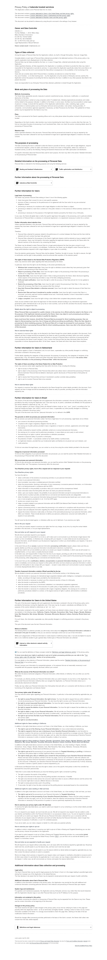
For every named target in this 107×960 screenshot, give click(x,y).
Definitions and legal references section (64, 652)
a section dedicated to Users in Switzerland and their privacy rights (50, 15)
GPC (56, 836)
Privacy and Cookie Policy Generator (49, 941)
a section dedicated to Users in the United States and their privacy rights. (52, 13)
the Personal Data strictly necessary (39, 943)
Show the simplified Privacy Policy (83, 945)
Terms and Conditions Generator (74, 941)
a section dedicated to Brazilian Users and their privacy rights (48, 17)
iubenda (85, 941)
